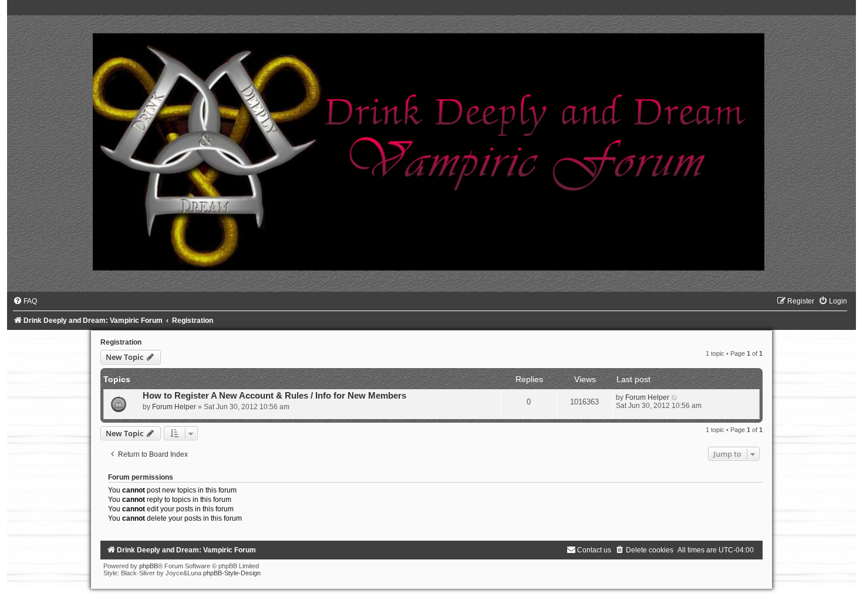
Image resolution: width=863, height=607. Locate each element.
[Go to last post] (675, 397)
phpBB (148, 565)
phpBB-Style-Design (232, 572)
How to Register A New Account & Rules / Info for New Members (274, 395)
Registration (120, 342)
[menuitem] (25, 301)
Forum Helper (174, 407)
